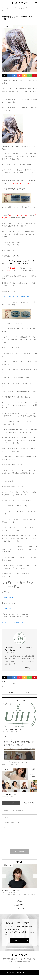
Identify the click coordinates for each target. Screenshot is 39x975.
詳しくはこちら (19, 940)
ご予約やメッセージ (8, 597)
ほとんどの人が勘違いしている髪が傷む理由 (15, 296)
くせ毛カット (19, 901)
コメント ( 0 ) (11, 803)
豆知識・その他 (19, 908)
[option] (19, 880)
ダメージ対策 (11, 684)
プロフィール (29, 668)
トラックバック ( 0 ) (28, 803)
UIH (12, 622)
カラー (5, 681)
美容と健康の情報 (19, 905)
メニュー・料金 (6, 608)
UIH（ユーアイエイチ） (19, 3)
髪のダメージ (18, 684)
